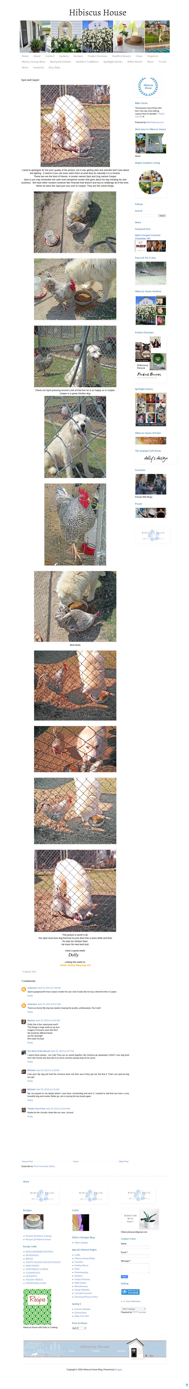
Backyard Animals (60, 61)
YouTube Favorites (83, 1293)
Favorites (79, 1262)
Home (25, 55)
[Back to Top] (187, 1385)
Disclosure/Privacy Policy (86, 1297)
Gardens (64, 55)
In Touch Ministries (132, 1301)
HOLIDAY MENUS (34, 1280)
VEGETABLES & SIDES (37, 1269)
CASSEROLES (33, 1273)
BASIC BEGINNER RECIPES (39, 1252)
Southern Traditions (87, 61)
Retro (25, 67)
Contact (49, 55)
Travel (162, 61)
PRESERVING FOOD (36, 1283)
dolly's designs (81, 1243)
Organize (152, 55)
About (37, 55)
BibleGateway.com (155, 122)
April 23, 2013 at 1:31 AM (47, 1089)
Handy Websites (82, 1290)
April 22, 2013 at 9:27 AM (49, 1004)
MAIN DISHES (32, 1266)
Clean (139, 55)
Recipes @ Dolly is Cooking (38, 1236)
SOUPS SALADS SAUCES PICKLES (43, 1262)
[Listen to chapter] (144, 117)
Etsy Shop (54, 67)
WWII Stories (134, 61)
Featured (38, 67)
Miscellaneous (81, 1286)
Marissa (31, 1020)
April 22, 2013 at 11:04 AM (48, 1020)
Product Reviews (97, 55)
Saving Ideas (81, 1313)
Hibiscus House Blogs (85, 1258)
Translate (142, 1312)
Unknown (32, 988)
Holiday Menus (81, 1265)
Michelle (31, 1070)
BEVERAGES (32, 1255)
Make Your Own (82, 1316)
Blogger (118, 1369)
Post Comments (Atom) (44, 1166)
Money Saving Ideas (33, 61)
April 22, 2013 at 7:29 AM (49, 988)
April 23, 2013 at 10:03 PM (58, 1109)
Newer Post (27, 1161)
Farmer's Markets (82, 1309)
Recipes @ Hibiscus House (38, 1239)
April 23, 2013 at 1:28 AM (47, 1070)
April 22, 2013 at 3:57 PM (62, 1051)
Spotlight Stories (112, 61)
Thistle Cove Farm (36, 1109)
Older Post (123, 1161)
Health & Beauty (121, 55)
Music (150, 61)
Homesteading (81, 1272)
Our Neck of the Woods (39, 1051)
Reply (30, 996)
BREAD (29, 1259)
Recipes (78, 55)
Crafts (77, 1255)
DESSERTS (31, 1276)
